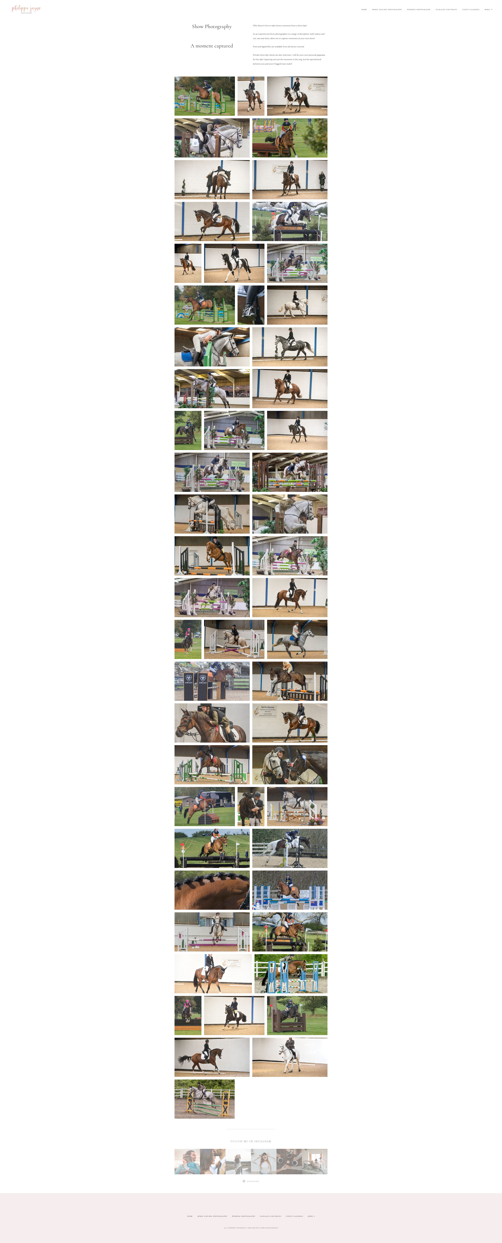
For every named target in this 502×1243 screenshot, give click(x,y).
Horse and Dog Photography (387, 9)
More (487, 9)
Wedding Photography (419, 9)
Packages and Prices (446, 9)
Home (364, 9)
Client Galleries (470, 9)
